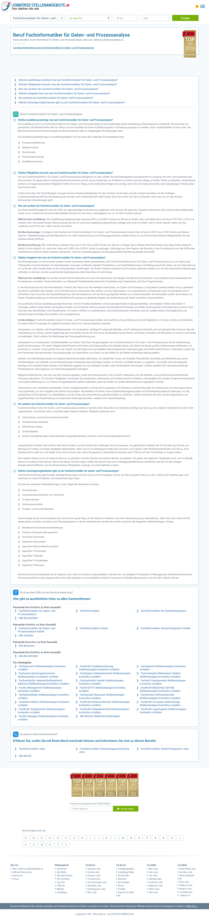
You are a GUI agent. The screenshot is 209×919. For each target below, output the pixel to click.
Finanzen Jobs (94, 875)
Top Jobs (61, 882)
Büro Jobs (92, 892)
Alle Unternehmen (64, 875)
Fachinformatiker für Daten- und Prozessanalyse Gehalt (36, 630)
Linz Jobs (153, 875)
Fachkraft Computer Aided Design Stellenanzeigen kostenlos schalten (160, 704)
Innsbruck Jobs (155, 882)
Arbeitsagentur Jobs (97, 889)
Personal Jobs (94, 879)
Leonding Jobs (185, 892)
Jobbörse (101, 914)
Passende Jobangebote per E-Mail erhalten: (90, 803)
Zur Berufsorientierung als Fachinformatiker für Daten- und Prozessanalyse (53, 47)
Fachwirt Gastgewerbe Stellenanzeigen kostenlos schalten (163, 682)
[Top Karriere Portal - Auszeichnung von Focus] (104, 785)
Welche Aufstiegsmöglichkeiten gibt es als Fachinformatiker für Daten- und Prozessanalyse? (72, 102)
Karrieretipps (124, 882)
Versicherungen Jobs (97, 882)
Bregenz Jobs (185, 888)
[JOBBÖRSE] (35, 6)
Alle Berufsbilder (28, 618)
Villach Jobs (154, 889)
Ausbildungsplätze (126, 868)
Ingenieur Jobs (94, 868)
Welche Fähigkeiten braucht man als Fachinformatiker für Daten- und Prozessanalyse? (68, 84)
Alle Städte (61, 872)
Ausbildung (62, 892)
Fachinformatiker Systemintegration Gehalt (165, 628)
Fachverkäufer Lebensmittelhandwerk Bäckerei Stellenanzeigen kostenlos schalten (43, 682)
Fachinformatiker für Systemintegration (163, 610)
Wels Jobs (153, 892)
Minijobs (60, 889)
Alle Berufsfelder (28, 656)
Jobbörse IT (184, 895)
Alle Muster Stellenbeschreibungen (100, 716)
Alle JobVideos (63, 879)
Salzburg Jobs (155, 879)
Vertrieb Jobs (93, 872)
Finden (185, 18)
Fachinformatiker (90, 610)
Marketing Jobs (94, 885)
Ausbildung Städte (126, 872)
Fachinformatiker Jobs (32, 748)
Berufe (121, 885)
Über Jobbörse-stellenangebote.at (28, 868)
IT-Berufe (61, 885)
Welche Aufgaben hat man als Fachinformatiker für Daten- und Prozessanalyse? (64, 93)
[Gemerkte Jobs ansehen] (197, 6)
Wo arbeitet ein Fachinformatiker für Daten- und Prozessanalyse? (56, 97)
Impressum (18, 875)
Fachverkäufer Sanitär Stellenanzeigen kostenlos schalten (101, 682)
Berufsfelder (123, 875)
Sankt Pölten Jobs (187, 868)
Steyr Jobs (184, 882)
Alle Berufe (25, 755)
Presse (16, 879)
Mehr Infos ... (193, 906)
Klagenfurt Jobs (156, 885)
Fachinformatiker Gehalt (94, 628)
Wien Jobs (153, 868)
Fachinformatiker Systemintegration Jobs (165, 748)
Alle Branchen (27, 645)
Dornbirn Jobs (185, 872)
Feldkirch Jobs (185, 885)
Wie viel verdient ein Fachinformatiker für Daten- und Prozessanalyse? (58, 89)
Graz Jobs (153, 872)
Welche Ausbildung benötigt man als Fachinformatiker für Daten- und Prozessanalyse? (68, 80)
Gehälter (122, 889)
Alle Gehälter (26, 635)
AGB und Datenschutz (22, 872)
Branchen (122, 879)
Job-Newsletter (127, 808)
